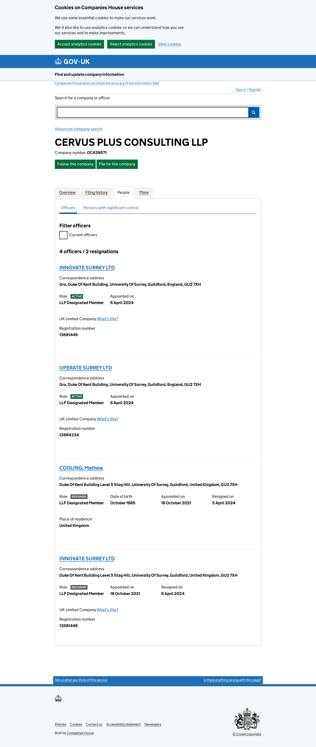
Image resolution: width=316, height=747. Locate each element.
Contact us (94, 724)
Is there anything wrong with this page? (232, 680)
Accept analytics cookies (79, 44)
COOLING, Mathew (81, 468)
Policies (60, 724)
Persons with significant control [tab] (110, 207)
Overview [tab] (67, 192)
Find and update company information (89, 74)
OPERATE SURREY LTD (85, 368)
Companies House (80, 733)
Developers (152, 724)
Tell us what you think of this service (81, 680)
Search (254, 112)
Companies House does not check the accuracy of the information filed (107, 83)
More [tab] (144, 192)
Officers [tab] (68, 207)
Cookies (76, 724)
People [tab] (123, 192)
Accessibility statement (123, 724)
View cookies (169, 44)
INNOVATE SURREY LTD (87, 267)
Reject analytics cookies (131, 44)
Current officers (83, 234)
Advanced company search (79, 128)
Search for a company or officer (82, 97)
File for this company (117, 164)
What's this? (107, 318)
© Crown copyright (247, 734)
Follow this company (75, 164)
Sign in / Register (248, 89)
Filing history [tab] (96, 192)
